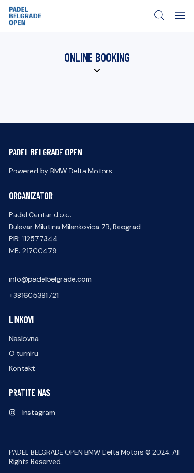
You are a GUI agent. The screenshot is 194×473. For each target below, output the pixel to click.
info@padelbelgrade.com (50, 279)
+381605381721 (34, 295)
